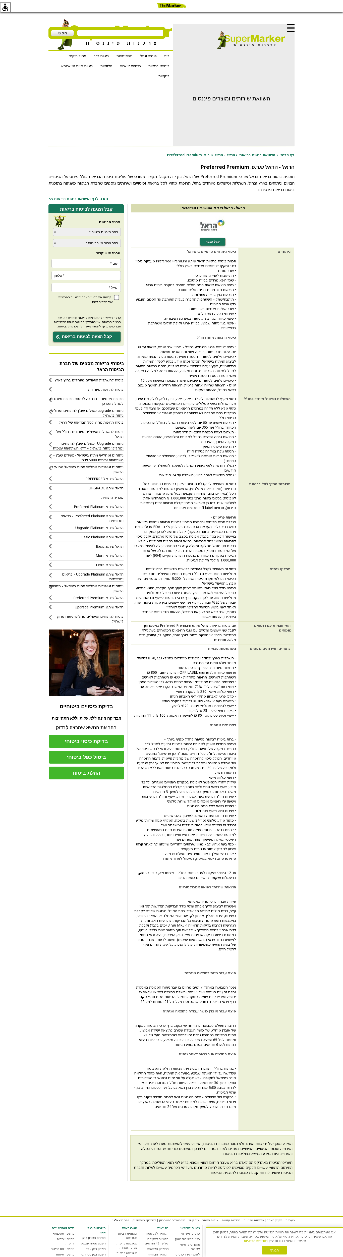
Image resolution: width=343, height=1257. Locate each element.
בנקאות (163, 76)
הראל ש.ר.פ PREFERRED (104, 478)
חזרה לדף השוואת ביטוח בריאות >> (78, 198)
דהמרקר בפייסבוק (144, 1220)
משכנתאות (125, 55)
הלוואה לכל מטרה (156, 1233)
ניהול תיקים (77, 55)
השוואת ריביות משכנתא (127, 1235)
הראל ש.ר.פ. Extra (110, 564)
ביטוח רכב (101, 55)
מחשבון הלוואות (157, 1249)
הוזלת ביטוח (86, 773)
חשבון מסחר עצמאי (93, 1243)
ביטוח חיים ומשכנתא (77, 66)
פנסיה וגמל (148, 55)
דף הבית (287, 154)
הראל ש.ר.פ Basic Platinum (102, 537)
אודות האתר (210, 1220)
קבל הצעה (213, 242)
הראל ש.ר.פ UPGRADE (106, 488)
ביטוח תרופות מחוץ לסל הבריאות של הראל (91, 422)
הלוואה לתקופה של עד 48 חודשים (156, 1241)
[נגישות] (5, 7)
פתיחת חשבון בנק (94, 1238)
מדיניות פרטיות (254, 1220)
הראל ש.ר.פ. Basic (110, 546)
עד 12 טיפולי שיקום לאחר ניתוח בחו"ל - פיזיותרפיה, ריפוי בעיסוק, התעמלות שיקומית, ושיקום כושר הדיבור (187, 875)
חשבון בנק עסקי (95, 1249)
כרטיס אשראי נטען (187, 1239)
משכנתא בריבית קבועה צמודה (127, 1245)
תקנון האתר (89, 297)
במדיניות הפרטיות (256, 1241)
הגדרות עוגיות (231, 1220)
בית (166, 55)
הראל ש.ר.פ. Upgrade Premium (99, 607)
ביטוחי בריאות (158, 66)
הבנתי (274, 1250)
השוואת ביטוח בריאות (257, 154)
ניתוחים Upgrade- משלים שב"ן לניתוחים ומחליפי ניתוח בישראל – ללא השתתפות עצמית (88, 445)
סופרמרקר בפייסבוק (172, 1220)
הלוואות (106, 66)
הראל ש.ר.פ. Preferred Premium (98, 597)
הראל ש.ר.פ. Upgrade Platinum (99, 527)
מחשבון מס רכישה (62, 1249)
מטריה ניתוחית (112, 497)
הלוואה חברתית (158, 1254)
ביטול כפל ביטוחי (86, 757)
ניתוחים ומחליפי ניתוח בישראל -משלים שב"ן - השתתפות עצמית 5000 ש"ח (88, 457)
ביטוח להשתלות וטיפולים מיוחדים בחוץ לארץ (89, 380)
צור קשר (194, 1220)
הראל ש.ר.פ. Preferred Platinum (99, 506)
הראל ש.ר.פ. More (110, 555)
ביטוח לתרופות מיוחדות (106, 389)
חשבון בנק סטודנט (93, 1254)
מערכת (290, 1220)
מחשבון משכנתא (63, 1233)
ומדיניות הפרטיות (69, 297)
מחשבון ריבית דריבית (65, 1241)
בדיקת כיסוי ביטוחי (86, 741)
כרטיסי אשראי (130, 66)
